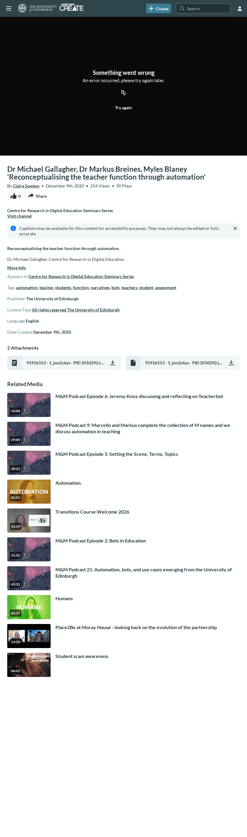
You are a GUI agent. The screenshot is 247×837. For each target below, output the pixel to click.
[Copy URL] (123, 93)
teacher (46, 287)
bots (115, 287)
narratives (100, 287)
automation (27, 287)
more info (16, 267)
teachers (129, 287)
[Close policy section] (235, 228)
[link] (158, 8)
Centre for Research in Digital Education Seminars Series (81, 276)
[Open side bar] (8, 8)
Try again (123, 107)
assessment (165, 287)
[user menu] (240, 8)
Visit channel (19, 215)
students (63, 287)
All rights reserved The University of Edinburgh (76, 309)
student (146, 287)
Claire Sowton (26, 185)
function (81, 287)
